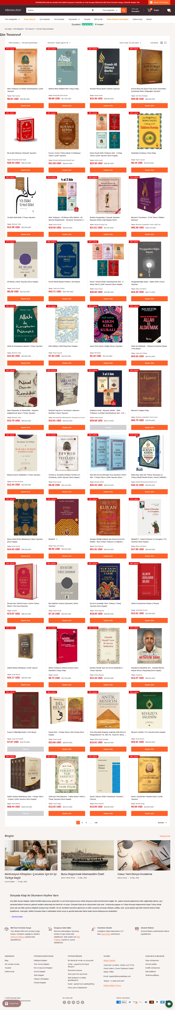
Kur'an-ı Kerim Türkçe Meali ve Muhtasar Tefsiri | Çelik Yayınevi (65, 154)
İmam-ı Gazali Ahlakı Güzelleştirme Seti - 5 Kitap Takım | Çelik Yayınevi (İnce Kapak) (106, 283)
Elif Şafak (98, 353)
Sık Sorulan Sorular (12, 964)
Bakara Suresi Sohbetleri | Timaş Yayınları (23, 475)
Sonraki (161, 823)
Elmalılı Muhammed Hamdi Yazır (63, 160)
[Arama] (124, 10)
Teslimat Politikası (17, 937)
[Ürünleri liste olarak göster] (165, 43)
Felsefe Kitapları (40, 983)
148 (96, 823)
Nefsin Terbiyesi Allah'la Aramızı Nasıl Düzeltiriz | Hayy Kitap (63, 669)
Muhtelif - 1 (53, 539)
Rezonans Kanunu (75, 970)
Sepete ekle (25, 106)
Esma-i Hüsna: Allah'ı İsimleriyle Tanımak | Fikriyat (106, 798)
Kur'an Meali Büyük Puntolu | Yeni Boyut (64, 282)
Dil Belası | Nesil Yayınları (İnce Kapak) (22, 282)
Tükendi (108, 427)
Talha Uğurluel (99, 611)
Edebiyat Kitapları (40, 960)
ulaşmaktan (105, 934)
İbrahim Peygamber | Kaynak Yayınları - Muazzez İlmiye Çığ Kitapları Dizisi (105, 218)
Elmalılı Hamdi (99, 482)
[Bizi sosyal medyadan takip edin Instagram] (69, 1002)
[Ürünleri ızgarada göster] (161, 43)
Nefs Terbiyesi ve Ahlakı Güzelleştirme (77, 979)
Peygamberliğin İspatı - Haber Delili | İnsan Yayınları (148, 283)
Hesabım (135, 11)
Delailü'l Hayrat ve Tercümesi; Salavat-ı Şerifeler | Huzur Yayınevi (64, 411)
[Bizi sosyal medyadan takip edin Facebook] (64, 1002)
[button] (93, 10)
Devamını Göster (17, 916)
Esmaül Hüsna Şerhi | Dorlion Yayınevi (105, 89)
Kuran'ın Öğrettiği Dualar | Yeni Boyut (21, 732)
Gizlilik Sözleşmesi (152, 968)
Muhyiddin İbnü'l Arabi (60, 95)
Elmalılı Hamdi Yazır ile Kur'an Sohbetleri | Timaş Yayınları (106, 669)
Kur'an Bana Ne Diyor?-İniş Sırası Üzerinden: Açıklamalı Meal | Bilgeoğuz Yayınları (148, 90)
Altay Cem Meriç (141, 289)
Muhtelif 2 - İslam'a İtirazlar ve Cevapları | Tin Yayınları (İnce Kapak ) (149, 540)
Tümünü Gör (165, 836)
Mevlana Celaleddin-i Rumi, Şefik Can (148, 224)
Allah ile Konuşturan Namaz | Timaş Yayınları (24, 346)
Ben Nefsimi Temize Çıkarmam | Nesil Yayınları (63, 604)
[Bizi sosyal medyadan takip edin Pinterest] (73, 1002)
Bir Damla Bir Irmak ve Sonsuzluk (80, 960)
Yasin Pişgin (57, 803)
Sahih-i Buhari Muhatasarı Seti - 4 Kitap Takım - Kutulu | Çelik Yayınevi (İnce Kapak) (25, 798)
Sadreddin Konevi (142, 610)
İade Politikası (150, 971)
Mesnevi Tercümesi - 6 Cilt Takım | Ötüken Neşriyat (147, 218)
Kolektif (14, 611)
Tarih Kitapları (39, 975)
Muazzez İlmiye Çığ (101, 224)
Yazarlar (8, 968)
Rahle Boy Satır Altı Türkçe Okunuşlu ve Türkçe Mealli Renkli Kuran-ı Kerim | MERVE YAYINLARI (148, 476)
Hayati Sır (139, 675)
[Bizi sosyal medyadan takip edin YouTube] (78, 1002)
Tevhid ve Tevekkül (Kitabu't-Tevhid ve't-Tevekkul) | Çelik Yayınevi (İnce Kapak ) (64, 476)
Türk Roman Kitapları (41, 964)
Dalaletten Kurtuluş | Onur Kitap (143, 153)
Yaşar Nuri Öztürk (59, 288)
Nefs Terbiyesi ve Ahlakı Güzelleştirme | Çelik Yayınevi (25, 90)
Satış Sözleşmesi (152, 960)
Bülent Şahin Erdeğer (101, 739)
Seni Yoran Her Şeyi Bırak (77, 974)
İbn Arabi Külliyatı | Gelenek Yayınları (21, 153)
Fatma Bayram (99, 675)
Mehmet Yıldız (16, 224)
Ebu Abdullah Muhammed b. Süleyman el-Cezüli (69, 417)
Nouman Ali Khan (17, 481)
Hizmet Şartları (151, 964)
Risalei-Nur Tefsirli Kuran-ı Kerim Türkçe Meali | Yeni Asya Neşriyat (23, 604)
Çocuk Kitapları (39, 971)
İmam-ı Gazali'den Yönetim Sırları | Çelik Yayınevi (147, 798)
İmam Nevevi (140, 739)
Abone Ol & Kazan (161, 2)
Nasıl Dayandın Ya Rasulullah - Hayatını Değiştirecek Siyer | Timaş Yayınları (22, 411)
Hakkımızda (9, 971)
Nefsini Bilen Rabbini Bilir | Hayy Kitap (64, 89)
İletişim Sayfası (109, 960)
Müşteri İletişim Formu (112, 985)
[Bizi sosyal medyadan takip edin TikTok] (82, 1002)
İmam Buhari (16, 674)
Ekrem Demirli (99, 803)
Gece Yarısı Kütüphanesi (77, 988)
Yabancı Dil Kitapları (41, 979)
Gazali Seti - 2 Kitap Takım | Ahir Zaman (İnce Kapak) (66, 733)
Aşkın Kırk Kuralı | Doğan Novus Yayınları (106, 346)
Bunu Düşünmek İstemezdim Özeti (82, 874)
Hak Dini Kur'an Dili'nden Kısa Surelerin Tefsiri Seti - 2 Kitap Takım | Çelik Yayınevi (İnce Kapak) (108, 476)
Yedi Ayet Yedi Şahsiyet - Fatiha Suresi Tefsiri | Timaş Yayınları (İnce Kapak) (67, 798)
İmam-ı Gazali (140, 160)
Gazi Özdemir (99, 546)
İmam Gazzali (57, 353)
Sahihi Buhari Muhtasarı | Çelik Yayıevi (22, 668)
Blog (6, 960)
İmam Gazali (16, 96)
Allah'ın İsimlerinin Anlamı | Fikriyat (145, 603)
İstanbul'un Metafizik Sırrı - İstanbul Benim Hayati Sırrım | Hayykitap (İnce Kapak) (147, 669)
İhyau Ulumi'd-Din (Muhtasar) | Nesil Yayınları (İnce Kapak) (25, 540)
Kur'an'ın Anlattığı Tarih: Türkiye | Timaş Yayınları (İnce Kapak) (105, 604)
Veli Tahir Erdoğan (142, 96)
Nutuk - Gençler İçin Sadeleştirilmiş (81, 984)
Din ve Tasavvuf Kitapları (43, 968)
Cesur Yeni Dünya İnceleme (135, 874)
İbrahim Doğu (140, 803)
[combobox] (62, 10)
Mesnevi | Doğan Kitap (140, 410)
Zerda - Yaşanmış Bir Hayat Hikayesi (78, 965)
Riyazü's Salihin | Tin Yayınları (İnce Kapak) (148, 732)
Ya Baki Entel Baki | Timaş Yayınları (21, 217)
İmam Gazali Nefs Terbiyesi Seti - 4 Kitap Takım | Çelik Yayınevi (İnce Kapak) (106, 154)
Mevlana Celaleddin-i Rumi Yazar (147, 417)
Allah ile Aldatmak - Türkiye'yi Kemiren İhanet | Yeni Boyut (149, 347)
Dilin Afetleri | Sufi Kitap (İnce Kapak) (63, 346)
